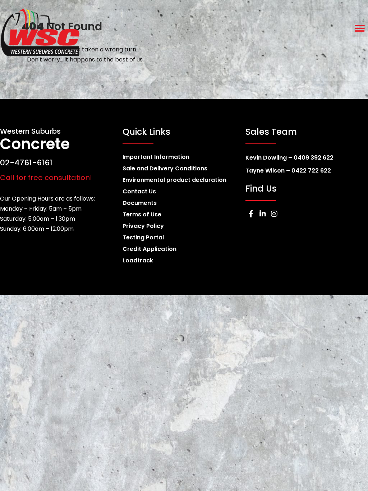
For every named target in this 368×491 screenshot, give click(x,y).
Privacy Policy (143, 226)
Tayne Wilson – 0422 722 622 (288, 170)
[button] (360, 28)
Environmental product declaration (174, 180)
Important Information (156, 157)
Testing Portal (143, 237)
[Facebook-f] (251, 214)
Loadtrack (138, 260)
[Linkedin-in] (262, 214)
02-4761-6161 (26, 162)
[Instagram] (274, 214)
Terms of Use (142, 214)
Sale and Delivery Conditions (165, 168)
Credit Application (149, 249)
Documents (140, 203)
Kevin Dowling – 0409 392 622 (289, 157)
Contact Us (139, 191)
